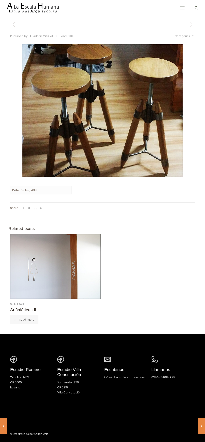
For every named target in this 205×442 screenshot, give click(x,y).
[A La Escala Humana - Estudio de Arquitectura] (32, 8)
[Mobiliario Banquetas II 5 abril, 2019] (3, 426)
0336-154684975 (163, 377)
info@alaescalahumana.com (124, 377)
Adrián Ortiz (41, 36)
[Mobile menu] (182, 7)
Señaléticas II (23, 309)
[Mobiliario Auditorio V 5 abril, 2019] (201, 426)
